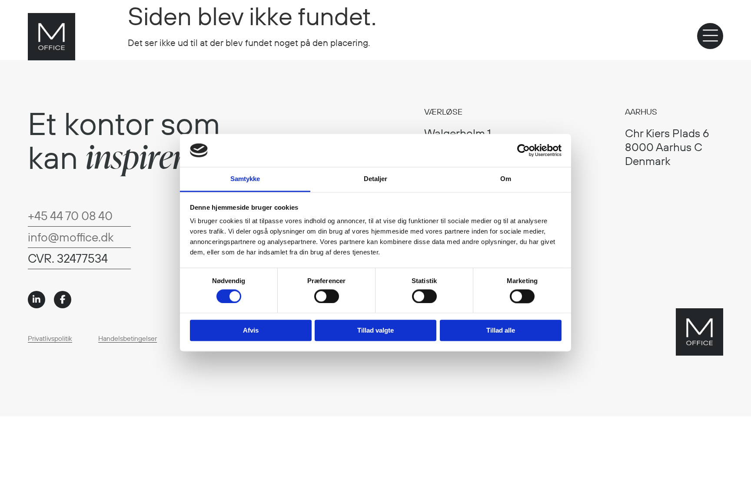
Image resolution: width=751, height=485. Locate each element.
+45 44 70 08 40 (70, 215)
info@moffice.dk (70, 236)
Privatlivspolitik (50, 338)
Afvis (251, 330)
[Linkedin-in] (36, 299)
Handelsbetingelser (127, 338)
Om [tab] (505, 179)
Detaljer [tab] (376, 179)
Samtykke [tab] (245, 179)
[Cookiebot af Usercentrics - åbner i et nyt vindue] (523, 150)
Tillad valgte (375, 330)
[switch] (326, 296)
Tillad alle (500, 330)
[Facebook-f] (62, 299)
